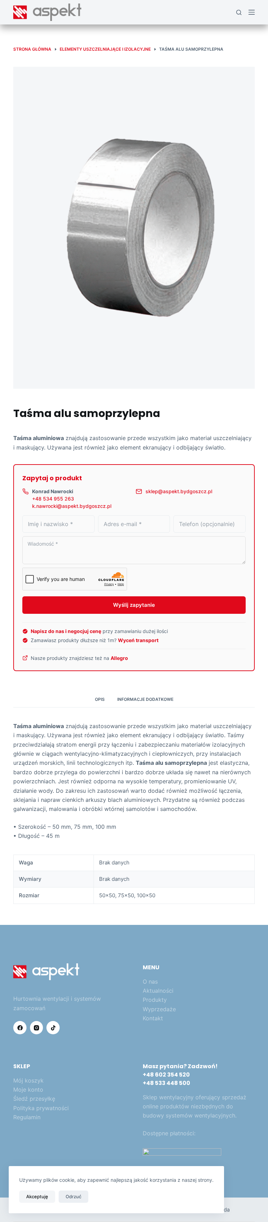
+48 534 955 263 (53, 499)
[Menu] (251, 12)
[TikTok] (53, 1027)
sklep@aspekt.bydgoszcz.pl (179, 491)
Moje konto (28, 1089)
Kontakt (153, 1018)
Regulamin (26, 1117)
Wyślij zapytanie (134, 605)
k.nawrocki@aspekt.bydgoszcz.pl (71, 506)
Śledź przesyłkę (34, 1098)
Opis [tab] (100, 699)
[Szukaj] (238, 12)
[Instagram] (36, 1027)
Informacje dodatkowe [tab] (145, 699)
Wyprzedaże (159, 1009)
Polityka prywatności (41, 1108)
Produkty (155, 999)
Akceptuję (37, 1196)
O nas (150, 981)
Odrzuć (73, 1196)
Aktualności (158, 990)
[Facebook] (20, 1027)
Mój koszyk (28, 1080)
